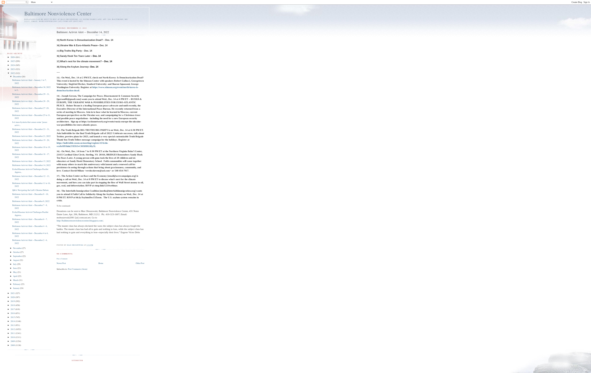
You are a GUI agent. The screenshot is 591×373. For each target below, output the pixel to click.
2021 (13, 293)
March (16, 280)
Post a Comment (62, 259)
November (17, 248)
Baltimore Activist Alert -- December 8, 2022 (31, 201)
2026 (13, 57)
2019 (13, 301)
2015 (13, 317)
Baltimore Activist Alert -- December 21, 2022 (31, 136)
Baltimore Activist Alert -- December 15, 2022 (31, 161)
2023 (13, 69)
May (15, 272)
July (15, 264)
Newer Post (61, 263)
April (15, 276)
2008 (13, 345)
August (16, 260)
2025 (13, 61)
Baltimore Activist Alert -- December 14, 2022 (31, 165)
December (17, 76)
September (17, 256)
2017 (13, 309)
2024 (13, 65)
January (16, 288)
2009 (13, 341)
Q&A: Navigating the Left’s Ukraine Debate (30, 190)
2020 (13, 297)
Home (100, 263)
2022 (13, 73)
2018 (13, 305)
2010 (13, 337)
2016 (13, 313)
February (17, 284)
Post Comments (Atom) (77, 269)
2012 (13, 329)
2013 (13, 325)
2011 (13, 333)
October (16, 252)
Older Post (140, 263)
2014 (13, 321)
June (15, 268)
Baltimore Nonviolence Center (57, 13)
